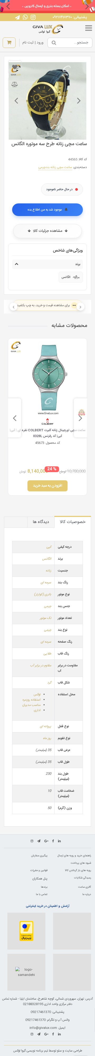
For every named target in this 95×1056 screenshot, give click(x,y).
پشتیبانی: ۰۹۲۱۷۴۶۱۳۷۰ (70, 17)
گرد (49, 682)
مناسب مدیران (31, 705)
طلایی (47, 653)
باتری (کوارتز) (42, 594)
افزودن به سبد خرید (47, 486)
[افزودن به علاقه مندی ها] (14, 67)
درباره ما (86, 894)
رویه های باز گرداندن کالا (78, 870)
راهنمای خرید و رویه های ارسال (74, 856)
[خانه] (48, 29)
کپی (48, 547)
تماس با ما (42, 894)
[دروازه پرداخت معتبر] (26, 931)
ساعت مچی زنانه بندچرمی (55, 167)
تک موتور (45, 618)
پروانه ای (45, 726)
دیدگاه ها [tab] (41, 522)
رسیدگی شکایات (82, 878)
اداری (37, 710)
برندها (44, 887)
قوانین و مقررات (39, 870)
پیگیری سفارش (39, 856)
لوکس (37, 694)
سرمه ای (46, 582)
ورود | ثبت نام (33, 43)
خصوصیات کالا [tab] (73, 522)
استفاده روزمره (31, 699)
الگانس (46, 558)
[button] (87, 6)
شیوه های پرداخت (81, 863)
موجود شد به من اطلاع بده (45, 209)
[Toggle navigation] (88, 29)
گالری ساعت (84, 887)
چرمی (47, 606)
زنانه (48, 570)
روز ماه (47, 738)
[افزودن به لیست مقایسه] (14, 84)
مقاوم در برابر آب (40, 665)
